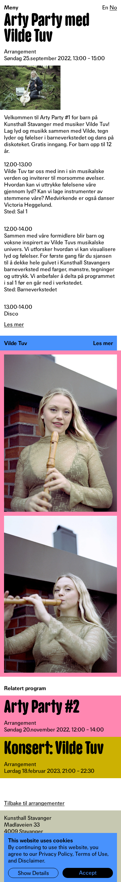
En (105, 7)
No (113, 7)
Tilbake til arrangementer (34, 803)
